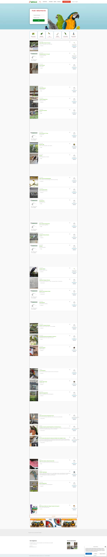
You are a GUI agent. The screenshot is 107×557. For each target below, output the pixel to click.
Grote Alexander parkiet (43, 189)
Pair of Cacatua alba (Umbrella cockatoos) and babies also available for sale (52, 438)
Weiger (95, 553)
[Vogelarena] (33, 1)
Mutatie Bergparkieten (43, 483)
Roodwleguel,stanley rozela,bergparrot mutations (47, 336)
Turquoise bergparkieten (43, 99)
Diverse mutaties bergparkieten (44, 223)
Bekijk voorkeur (102, 553)
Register (76, 1)
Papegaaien (41, 37)
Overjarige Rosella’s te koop (44, 54)
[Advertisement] (53, 80)
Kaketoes (57, 37)
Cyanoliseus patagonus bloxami (44, 280)
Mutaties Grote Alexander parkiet (44, 291)
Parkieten (40, 246)
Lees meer (31, 545)
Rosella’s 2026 (41, 144)
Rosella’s (40, 155)
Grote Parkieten (65, 37)
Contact (74, 47)
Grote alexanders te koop (43, 133)
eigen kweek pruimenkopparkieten (45, 178)
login (74, 1)
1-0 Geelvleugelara (42, 370)
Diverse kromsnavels (33, 37)
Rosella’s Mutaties (42, 347)
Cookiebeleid (94, 555)
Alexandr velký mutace (43, 472)
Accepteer (88, 553)
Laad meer (53, 516)
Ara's (49, 37)
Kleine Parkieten (73, 37)
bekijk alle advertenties (74, 57)
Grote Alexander (42, 65)
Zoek (39, 20)
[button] (105, 546)
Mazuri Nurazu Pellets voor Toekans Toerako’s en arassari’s (49, 506)
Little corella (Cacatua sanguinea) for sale (46, 415)
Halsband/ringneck (42, 88)
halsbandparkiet (42, 302)
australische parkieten (43, 110)
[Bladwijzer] (69, 42)
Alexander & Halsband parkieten (44, 325)
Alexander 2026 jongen (43, 381)
